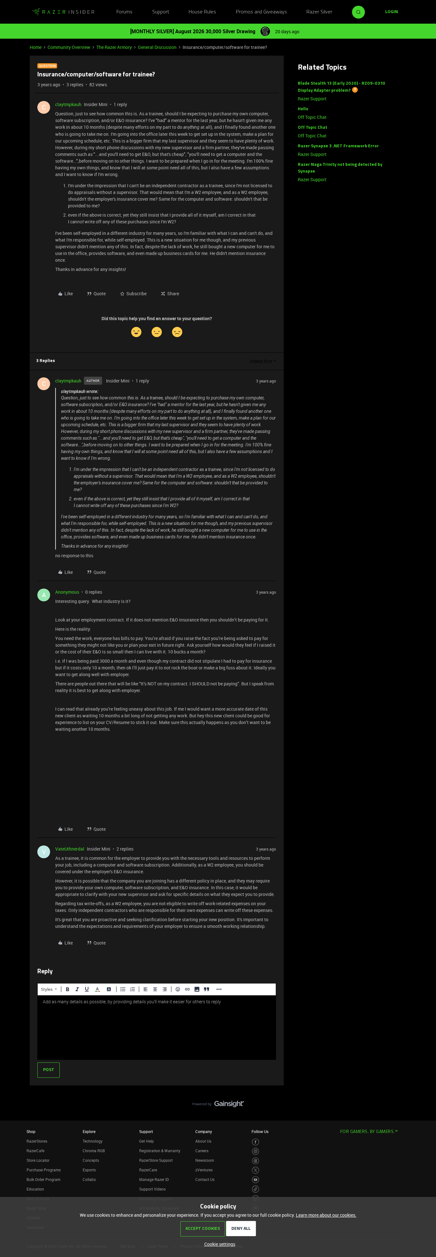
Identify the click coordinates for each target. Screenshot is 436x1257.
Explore (89, 1131)
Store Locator (37, 1160)
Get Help (146, 1141)
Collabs (89, 1179)
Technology (92, 1141)
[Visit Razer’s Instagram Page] (255, 1151)
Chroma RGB (94, 1150)
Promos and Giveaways (261, 12)
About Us (203, 1141)
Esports (89, 1169)
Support (160, 12)
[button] (391, 12)
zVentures (204, 1169)
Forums (124, 12)
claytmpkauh (68, 104)
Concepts (91, 1160)
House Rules (202, 12)
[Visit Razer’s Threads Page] (255, 1161)
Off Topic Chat (312, 117)
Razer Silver (319, 12)
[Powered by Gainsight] (218, 1105)
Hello (303, 109)
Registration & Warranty (159, 1150)
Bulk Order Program (43, 1179)
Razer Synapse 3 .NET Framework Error (338, 146)
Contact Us (204, 1179)
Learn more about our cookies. (326, 1215)
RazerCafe (35, 1150)
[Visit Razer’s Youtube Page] (255, 1180)
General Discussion (157, 47)
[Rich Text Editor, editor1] (157, 1028)
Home (35, 47)
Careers (201, 1150)
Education (35, 1188)
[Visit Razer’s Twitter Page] (255, 1170)
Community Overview (69, 47)
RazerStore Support (156, 1160)
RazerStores (36, 1141)
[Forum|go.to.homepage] (63, 12)
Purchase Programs (43, 1169)
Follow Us (260, 1131)
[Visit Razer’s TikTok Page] (255, 1189)
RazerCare (148, 1169)
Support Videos (152, 1188)
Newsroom (204, 1160)
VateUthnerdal (69, 849)
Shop (30, 1131)
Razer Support (312, 99)
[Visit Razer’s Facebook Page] (255, 1142)
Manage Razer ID (154, 1179)
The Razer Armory (114, 47)
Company (203, 1131)
